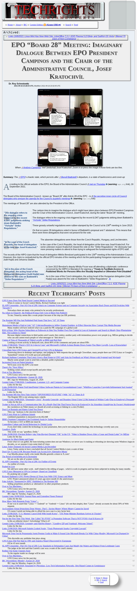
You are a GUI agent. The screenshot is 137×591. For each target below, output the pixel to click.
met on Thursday (97, 184)
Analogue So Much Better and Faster (18, 439)
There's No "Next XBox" (13, 367)
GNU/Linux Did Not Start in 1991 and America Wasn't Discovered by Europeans (36, 541)
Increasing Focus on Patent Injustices (17, 362)
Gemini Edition (36, 25)
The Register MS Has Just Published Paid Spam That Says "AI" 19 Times (33, 320)
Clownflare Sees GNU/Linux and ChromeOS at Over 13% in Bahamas (32, 350)
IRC (25, 25)
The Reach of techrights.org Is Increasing (19, 456)
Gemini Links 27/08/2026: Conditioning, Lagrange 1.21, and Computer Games (35, 382)
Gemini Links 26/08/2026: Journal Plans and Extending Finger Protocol (32, 496)
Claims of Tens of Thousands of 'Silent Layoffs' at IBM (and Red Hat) (32, 340)
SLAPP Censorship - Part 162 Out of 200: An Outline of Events (29, 461)
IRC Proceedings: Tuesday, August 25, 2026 (21, 491)
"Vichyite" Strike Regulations (46, 220)
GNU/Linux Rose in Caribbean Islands (18, 414)
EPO (23, 177)
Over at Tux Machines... (12, 372)
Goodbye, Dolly (9, 429)
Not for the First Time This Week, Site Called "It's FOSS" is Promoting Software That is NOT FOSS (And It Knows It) (52, 518)
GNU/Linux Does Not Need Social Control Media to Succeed (28, 300)
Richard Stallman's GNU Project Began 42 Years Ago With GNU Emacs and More (37, 476)
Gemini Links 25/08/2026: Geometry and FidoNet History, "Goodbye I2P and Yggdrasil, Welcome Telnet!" (47, 523)
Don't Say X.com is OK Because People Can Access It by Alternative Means (34, 451)
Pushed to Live (8, 466)
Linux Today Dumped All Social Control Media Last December (29, 446)
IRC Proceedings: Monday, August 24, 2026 (21, 561)
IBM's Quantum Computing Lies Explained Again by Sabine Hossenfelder (33, 419)
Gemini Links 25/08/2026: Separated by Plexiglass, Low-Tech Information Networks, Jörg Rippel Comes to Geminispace (53, 566)
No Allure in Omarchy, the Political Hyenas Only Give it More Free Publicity (34, 313)
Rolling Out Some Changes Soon (16, 551)
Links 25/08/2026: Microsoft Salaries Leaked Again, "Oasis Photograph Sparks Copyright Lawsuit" (44, 528)
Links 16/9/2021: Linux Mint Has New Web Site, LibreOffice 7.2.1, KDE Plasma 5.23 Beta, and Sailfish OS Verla (61, 36)
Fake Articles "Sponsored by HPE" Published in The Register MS (30, 481)
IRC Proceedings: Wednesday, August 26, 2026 (22, 377)
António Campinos (32, 167)
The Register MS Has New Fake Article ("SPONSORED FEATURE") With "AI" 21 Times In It (43, 394)
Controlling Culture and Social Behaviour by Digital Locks (27, 424)
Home (10, 25)
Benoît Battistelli (69, 177)
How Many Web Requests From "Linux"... (20, 501)
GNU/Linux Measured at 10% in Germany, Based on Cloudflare (29, 471)
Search (68, 25)
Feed (76, 25)
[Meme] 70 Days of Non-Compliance (80, 286)
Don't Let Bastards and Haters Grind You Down (22, 409)
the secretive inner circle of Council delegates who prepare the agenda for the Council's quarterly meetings (65, 197)
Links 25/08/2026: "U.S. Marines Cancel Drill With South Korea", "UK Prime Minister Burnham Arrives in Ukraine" (52, 513)
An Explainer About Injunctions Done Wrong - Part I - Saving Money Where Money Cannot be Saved (45, 509)
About (18, 25)
